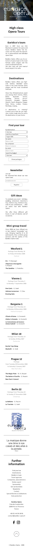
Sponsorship (16, 484)
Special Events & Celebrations (16, 493)
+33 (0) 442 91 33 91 (16, 513)
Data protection (16, 496)
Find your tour (16, 470)
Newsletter (16, 489)
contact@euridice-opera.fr (16, 516)
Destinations (16, 473)
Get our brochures (16, 487)
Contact (16, 491)
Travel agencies (16, 477)
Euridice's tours (16, 475)
